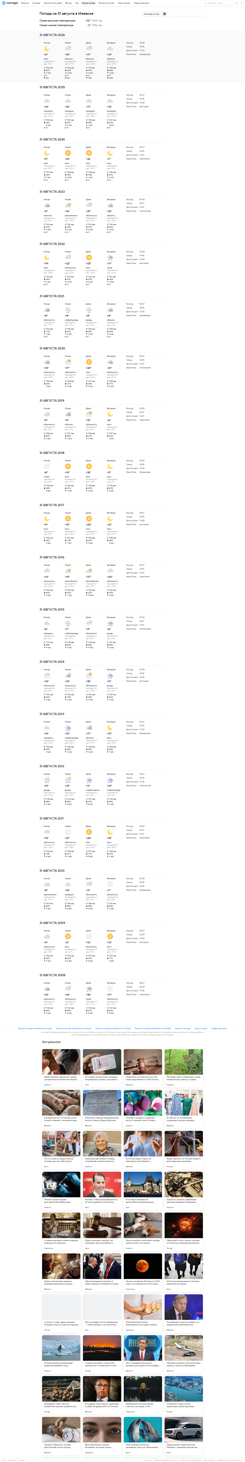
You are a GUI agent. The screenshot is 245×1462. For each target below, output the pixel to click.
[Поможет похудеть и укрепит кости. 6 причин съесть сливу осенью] (143, 1109)
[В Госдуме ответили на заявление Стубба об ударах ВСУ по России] (102, 1395)
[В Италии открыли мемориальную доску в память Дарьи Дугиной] (102, 1109)
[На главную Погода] (12, 3)
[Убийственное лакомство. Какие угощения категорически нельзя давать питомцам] (61, 1068)
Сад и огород (201, 1028)
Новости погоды (182, 1028)
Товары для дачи (219, 1028)
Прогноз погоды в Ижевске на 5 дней (73, 1028)
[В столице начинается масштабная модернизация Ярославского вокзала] (143, 1191)
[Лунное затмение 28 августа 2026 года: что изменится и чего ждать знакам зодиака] (143, 1272)
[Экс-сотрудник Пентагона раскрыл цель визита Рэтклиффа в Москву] (143, 1354)
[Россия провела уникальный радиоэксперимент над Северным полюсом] (61, 1354)
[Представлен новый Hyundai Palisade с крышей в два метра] (184, 1436)
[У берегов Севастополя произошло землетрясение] (184, 1395)
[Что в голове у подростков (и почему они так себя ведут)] (61, 1150)
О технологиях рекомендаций (190, 1460)
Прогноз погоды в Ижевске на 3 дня (35, 1028)
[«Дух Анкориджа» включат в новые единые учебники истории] (102, 1272)
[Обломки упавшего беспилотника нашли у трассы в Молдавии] (184, 1354)
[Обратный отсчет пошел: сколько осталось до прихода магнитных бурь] (184, 1232)
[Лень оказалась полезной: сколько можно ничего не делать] (143, 1232)
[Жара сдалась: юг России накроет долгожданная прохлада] (184, 1150)
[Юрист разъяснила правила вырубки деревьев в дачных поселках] (61, 1272)
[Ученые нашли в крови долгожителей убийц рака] (61, 1191)
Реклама (22, 1460)
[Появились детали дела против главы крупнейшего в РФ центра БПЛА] (143, 1068)
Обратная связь (209, 1460)
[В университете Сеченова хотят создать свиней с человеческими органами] (61, 1109)
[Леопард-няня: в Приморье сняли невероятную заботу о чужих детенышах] (184, 1068)
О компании (12, 1460)
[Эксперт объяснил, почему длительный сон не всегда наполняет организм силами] (61, 1436)
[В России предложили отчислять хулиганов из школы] (184, 1272)
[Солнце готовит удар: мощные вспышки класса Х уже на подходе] (61, 1313)
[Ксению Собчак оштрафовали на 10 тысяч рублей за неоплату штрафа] (102, 1191)
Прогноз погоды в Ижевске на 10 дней (153, 1028)
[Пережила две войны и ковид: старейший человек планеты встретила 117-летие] (102, 1150)
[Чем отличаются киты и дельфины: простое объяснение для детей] (143, 1436)
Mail (4, 1460)
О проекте (148, 1460)
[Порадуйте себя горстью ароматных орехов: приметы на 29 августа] (61, 1395)
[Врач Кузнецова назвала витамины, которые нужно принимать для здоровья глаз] (102, 1436)
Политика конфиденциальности (165, 1460)
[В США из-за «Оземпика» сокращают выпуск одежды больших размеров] (184, 1109)
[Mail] (4, 3)
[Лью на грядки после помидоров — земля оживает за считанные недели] (102, 1313)
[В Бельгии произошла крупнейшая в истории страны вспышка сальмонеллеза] (143, 1313)
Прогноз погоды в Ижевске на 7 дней (112, 1028)
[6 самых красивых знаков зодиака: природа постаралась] (61, 1232)
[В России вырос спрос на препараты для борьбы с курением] (143, 1150)
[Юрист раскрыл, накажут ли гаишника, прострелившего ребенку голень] (102, 1232)
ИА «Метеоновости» (235, 1460)
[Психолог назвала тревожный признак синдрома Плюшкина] (184, 1191)
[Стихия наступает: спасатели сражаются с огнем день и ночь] (102, 1354)
